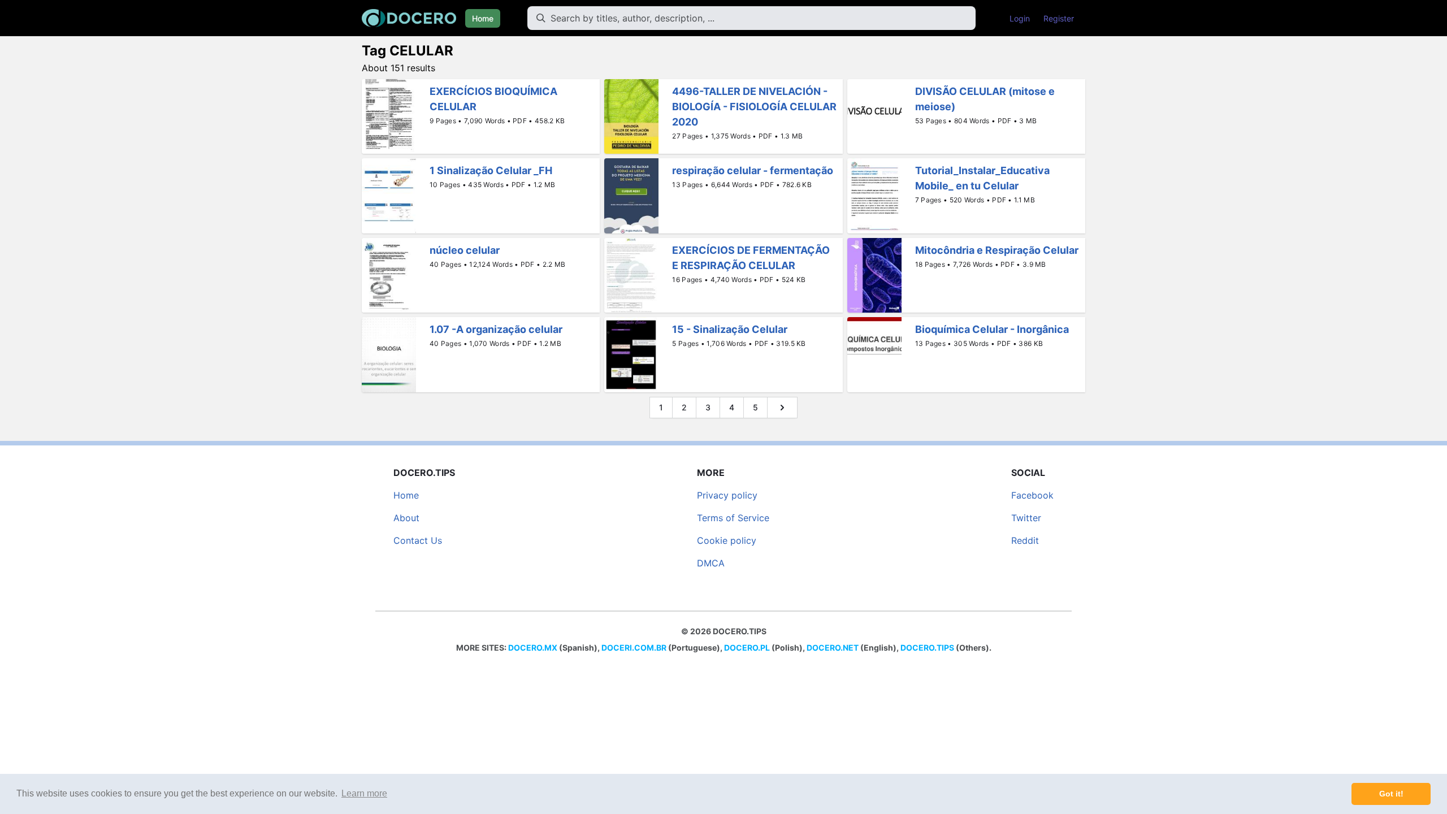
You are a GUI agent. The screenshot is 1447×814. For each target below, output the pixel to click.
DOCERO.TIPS (927, 647)
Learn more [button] (364, 793)
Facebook (1032, 495)
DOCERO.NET (833, 647)
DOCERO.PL (747, 647)
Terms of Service (733, 517)
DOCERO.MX (532, 647)
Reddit (1025, 540)
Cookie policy (726, 540)
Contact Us (417, 540)
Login (1020, 18)
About (406, 517)
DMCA (711, 563)
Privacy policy (727, 495)
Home (482, 18)
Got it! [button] (1391, 793)
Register (1058, 18)
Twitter (1026, 517)
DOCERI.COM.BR (633, 647)
